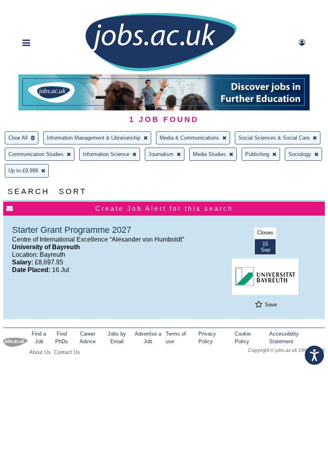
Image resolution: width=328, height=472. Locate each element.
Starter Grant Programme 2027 (71, 230)
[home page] (161, 70)
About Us (40, 352)
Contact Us (67, 352)
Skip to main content (32, 7)
